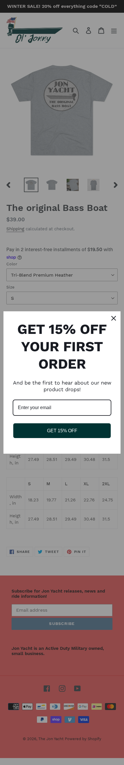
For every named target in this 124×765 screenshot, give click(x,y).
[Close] (114, 318)
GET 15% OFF (62, 430)
